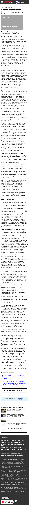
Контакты (17, 447)
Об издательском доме (8, 440)
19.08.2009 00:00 (5, 6)
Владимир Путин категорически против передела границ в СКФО (16, 424)
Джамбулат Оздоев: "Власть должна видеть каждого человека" (14, 383)
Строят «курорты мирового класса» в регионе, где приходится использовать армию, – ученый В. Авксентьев (16, 415)
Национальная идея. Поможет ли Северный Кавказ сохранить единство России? (14, 377)
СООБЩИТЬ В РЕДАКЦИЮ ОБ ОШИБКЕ (12, 455)
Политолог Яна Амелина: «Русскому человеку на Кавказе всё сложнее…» (15, 419)
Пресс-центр (21, 440)
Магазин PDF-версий (14, 442)
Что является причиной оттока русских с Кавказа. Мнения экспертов (16, 410)
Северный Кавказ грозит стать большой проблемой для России (12, 380)
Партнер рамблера (14, 497)
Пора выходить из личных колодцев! (15, 428)
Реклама (4, 442)
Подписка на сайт (7, 447)
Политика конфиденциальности (12, 453)
